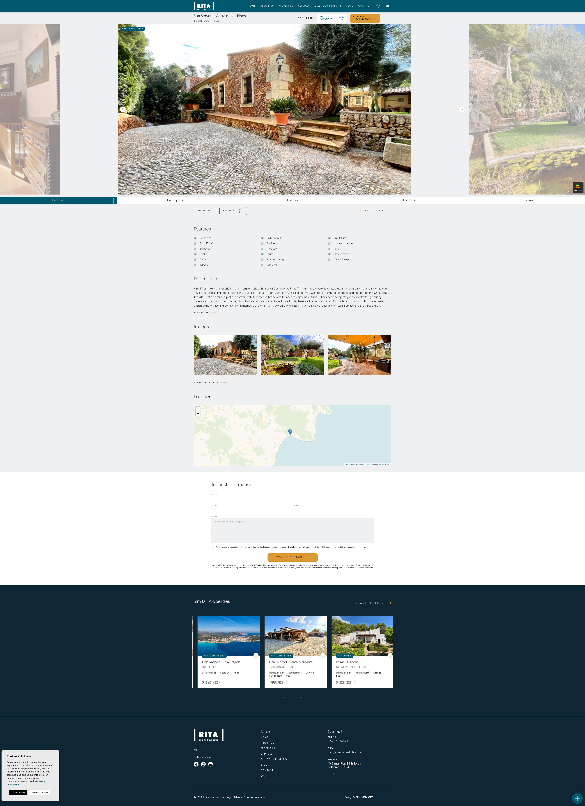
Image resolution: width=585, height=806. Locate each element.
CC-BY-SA (386, 464)
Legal (229, 797)
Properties (286, 6)
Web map (260, 797)
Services (304, 6)
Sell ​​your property (328, 6)
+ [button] (198, 409)
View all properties (369, 603)
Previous (122, 109)
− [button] (198, 413)
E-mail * (215, 506)
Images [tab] (292, 200)
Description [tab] (175, 200)
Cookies (248, 797)
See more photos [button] (206, 383)
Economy (526, 200)
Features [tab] (58, 200)
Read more (201, 313)
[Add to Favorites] (219, 655)
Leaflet (347, 464)
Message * (217, 517)
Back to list (374, 211)
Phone (298, 506)
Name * (215, 495)
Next (462, 109)
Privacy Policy (292, 547)
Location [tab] (409, 200)
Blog (350, 6)
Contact (364, 6)
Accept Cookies (18, 792)
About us (267, 6)
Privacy (238, 797)
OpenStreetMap (366, 464)
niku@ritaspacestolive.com (345, 752)
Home (252, 6)
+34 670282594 (338, 741)
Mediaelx (367, 797)
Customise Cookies (39, 792)
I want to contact (289, 557)
